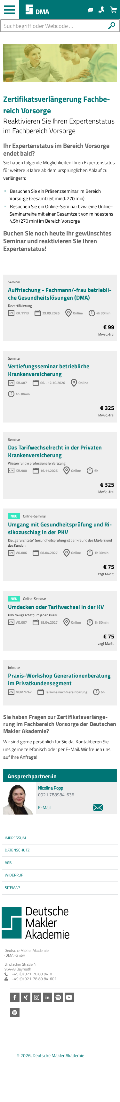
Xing (25, 997)
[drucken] (15, 1012)
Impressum (15, 838)
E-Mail (44, 807)
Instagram (36, 997)
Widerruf (14, 875)
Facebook (15, 997)
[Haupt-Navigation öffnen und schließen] (10, 10)
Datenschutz (17, 850)
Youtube (69, 997)
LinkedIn (47, 997)
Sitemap (12, 887)
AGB (8, 862)
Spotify (58, 997)
